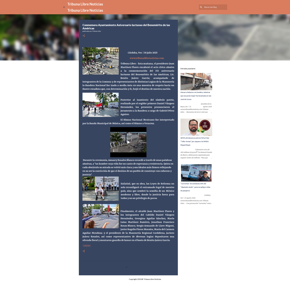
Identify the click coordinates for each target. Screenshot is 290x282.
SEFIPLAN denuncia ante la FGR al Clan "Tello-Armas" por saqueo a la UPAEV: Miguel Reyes (194, 141)
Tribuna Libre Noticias (85, 4)
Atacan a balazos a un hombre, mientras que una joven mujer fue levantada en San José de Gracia (195, 95)
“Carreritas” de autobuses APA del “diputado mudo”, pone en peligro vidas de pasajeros (195, 187)
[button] (83, 35)
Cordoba (86, 246)
